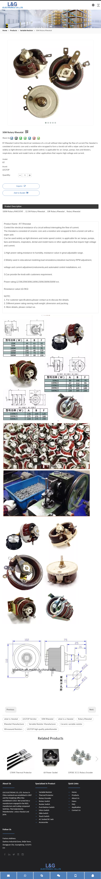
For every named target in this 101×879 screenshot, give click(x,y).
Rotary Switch (44, 801)
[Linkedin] (9, 854)
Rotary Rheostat (85, 719)
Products (75, 795)
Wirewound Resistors (13, 729)
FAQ (73, 804)
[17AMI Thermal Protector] (20, 756)
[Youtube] (18, 854)
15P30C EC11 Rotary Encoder (80, 773)
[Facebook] (4, 854)
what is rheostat (11, 719)
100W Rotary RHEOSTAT (12, 212)
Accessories (43, 822)
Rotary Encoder (45, 798)
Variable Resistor (45, 792)
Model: (5, 159)
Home (74, 792)
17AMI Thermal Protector (21, 773)
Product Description (13, 206)
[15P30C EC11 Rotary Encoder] (80, 756)
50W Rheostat (47, 719)
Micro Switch (44, 810)
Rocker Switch (44, 804)
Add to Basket (19, 193)
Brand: (4, 167)
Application (76, 807)
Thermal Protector (46, 795)
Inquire (19, 186)
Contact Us (76, 810)
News (74, 801)
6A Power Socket (51, 773)
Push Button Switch (46, 807)
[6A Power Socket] (50, 756)
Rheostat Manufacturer (14, 724)
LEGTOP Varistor (30, 719)
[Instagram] (22, 854)
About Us (75, 798)
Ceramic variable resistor (71, 724)
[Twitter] (13, 854)
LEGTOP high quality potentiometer (42, 729)
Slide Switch (43, 813)
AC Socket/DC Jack (46, 819)
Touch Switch (44, 816)
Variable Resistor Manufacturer (42, 724)
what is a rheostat (65, 719)
